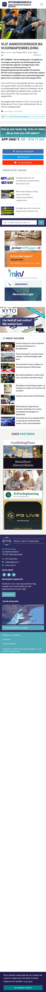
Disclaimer (6, 639)
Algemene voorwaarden (11, 635)
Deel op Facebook (24, 151)
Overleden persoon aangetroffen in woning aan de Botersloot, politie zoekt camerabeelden (30, 420)
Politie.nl (37, 55)
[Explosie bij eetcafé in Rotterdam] (8, 399)
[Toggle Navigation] (41, 4)
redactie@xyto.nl (12, 562)
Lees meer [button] (28, 981)
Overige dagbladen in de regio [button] (15, 628)
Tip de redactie (25, 162)
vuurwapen (8, 111)
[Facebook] (4, 575)
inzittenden (18, 111)
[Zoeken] (41, 222)
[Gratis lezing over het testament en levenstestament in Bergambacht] (8, 347)
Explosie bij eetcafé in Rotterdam (30, 396)
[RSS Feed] (14, 575)
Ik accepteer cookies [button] (23, 988)
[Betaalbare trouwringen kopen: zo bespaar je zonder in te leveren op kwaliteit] (8, 389)
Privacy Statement (9, 644)
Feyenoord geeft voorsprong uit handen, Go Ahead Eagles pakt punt (29, 356)
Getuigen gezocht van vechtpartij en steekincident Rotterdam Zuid (28, 181)
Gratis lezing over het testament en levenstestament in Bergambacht (30, 346)
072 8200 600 (11, 559)
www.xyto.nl (10, 565)
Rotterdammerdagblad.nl (20, 2)
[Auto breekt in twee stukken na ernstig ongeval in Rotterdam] (8, 368)
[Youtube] (9, 575)
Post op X (24, 157)
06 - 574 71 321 (33, 139)
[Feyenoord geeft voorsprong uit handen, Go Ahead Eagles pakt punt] (8, 357)
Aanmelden (9, 594)
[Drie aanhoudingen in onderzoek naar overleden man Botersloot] (8, 378)
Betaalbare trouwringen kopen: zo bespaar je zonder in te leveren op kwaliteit (30, 388)
